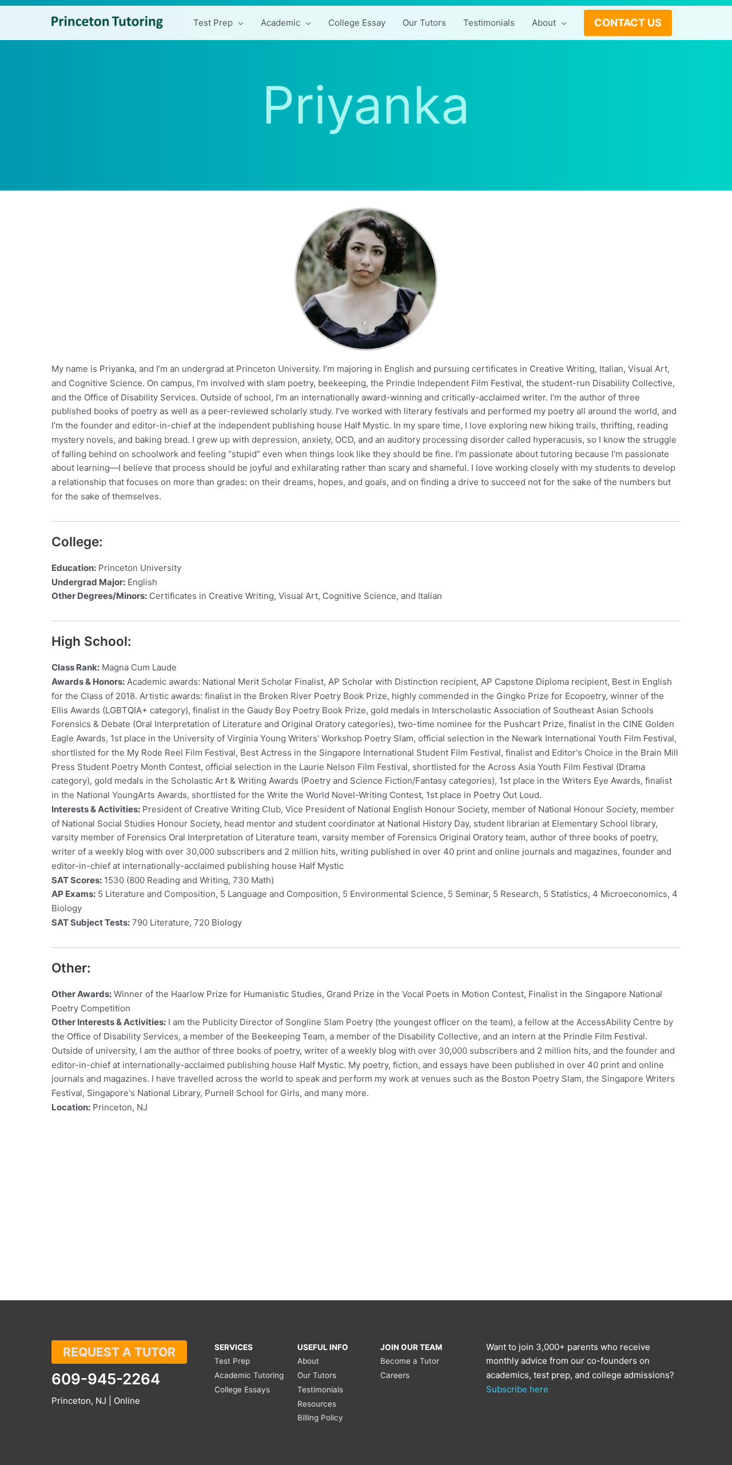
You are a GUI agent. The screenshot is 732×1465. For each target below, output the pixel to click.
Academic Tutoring (249, 1375)
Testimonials (320, 1389)
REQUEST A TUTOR (119, 1352)
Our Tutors (316, 1375)
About (308, 1360)
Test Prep (232, 1360)
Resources (316, 1403)
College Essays (242, 1389)
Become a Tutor (409, 1360)
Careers (394, 1375)
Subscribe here (517, 1389)
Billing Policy (320, 1417)
